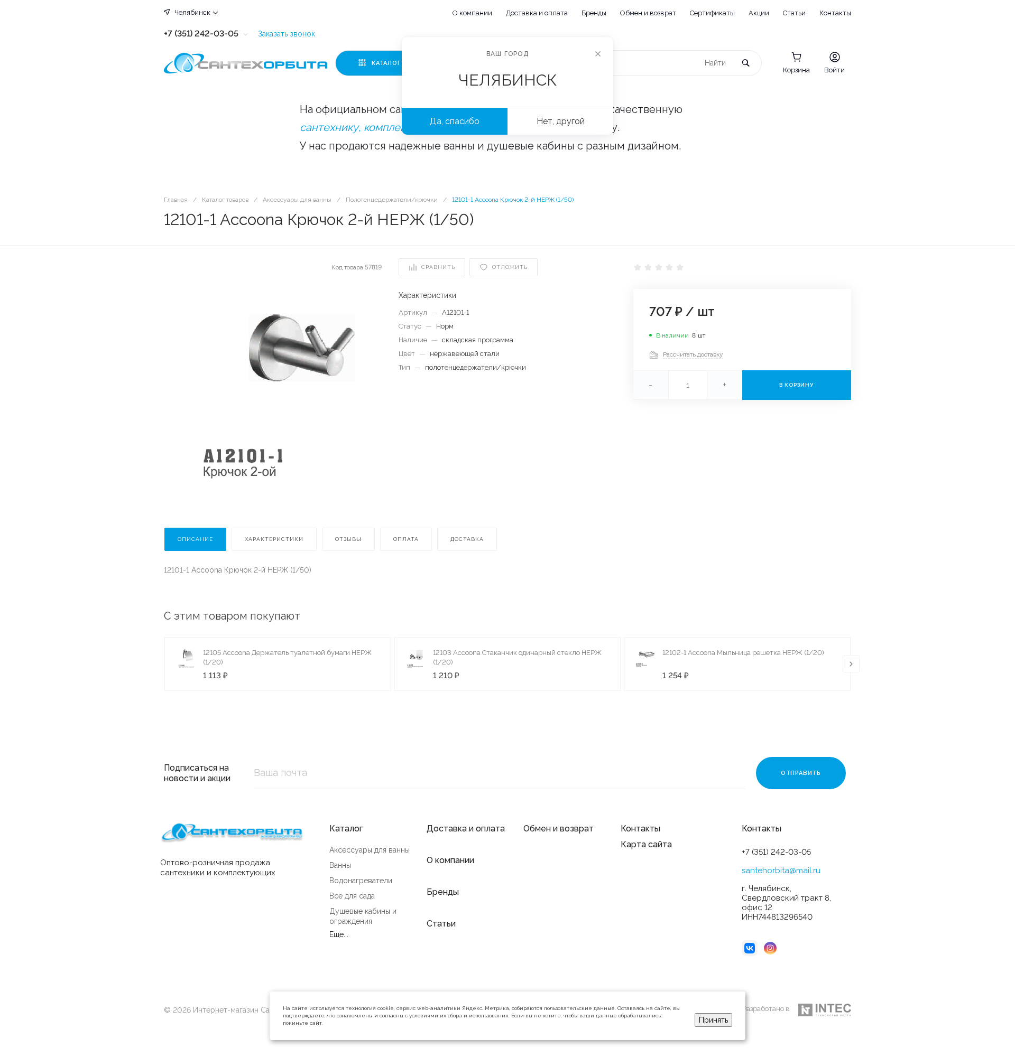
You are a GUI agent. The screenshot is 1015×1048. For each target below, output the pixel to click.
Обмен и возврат (648, 13)
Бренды (594, 13)
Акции (759, 13)
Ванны (340, 865)
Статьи (794, 13)
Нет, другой (561, 121)
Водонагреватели (360, 880)
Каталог (346, 829)
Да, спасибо (454, 121)
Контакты (835, 13)
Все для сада (352, 896)
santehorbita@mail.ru (781, 870)
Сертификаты (712, 13)
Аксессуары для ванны (369, 850)
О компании (472, 13)
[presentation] (851, 664)
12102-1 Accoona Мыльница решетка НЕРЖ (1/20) (743, 653)
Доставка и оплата (537, 13)
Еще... (338, 934)
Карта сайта (646, 844)
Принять (713, 1020)
